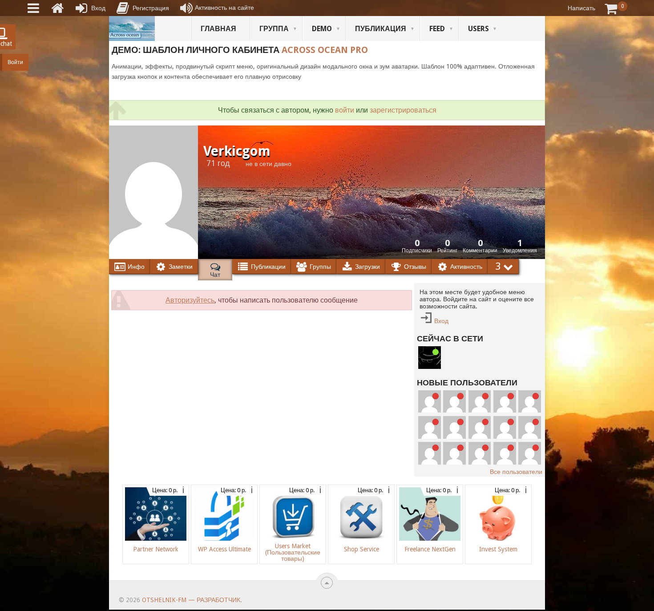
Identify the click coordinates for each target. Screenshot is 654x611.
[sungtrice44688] (429, 462)
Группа (274, 28)
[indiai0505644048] (529, 410)
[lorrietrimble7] (529, 462)
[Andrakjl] (454, 436)
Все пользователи (516, 471)
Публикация (380, 28)
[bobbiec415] (504, 462)
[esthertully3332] (454, 462)
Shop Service (361, 549)
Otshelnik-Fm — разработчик (191, 599)
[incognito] (429, 366)
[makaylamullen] (504, 436)
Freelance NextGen (430, 549)
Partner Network (155, 549)
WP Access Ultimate (224, 549)
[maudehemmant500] (504, 410)
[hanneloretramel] (479, 436)
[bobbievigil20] (429, 436)
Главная (218, 28)
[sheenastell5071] (479, 462)
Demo (322, 28)
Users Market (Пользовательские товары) (292, 552)
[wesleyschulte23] (454, 410)
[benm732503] (429, 410)
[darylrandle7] (479, 410)
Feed (437, 28)
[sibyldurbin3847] (529, 436)
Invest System (498, 549)
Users (478, 28)
